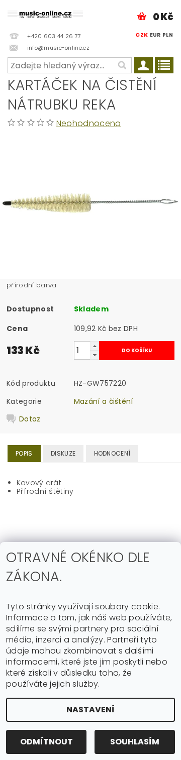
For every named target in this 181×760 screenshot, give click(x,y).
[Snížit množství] (94, 355)
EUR (155, 35)
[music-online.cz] (45, 13)
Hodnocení (112, 453)
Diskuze (63, 453)
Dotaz (30, 418)
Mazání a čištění (103, 401)
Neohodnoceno (88, 123)
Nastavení (90, 709)
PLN (167, 35)
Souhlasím (134, 741)
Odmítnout (46, 741)
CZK (141, 35)
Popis (24, 453)
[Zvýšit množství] (94, 346)
